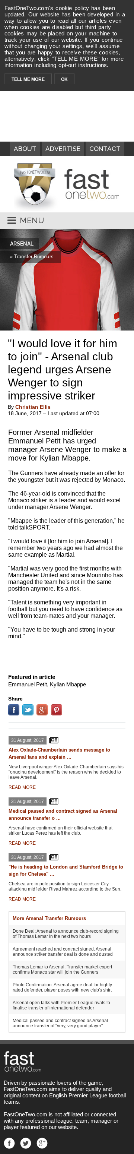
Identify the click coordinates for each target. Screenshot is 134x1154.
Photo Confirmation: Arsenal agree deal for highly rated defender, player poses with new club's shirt (62, 987)
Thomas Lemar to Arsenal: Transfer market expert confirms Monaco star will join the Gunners (62, 969)
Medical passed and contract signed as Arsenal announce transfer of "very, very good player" (60, 1023)
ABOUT (25, 148)
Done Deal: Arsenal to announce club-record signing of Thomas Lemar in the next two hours (66, 934)
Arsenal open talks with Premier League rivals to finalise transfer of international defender (61, 1005)
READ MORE (22, 787)
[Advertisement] (67, 655)
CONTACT (105, 148)
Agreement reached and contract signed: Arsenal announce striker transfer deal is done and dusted (63, 951)
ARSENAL (22, 244)
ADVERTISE (62, 148)
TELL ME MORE (28, 79)
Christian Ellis (33, 407)
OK (64, 79)
